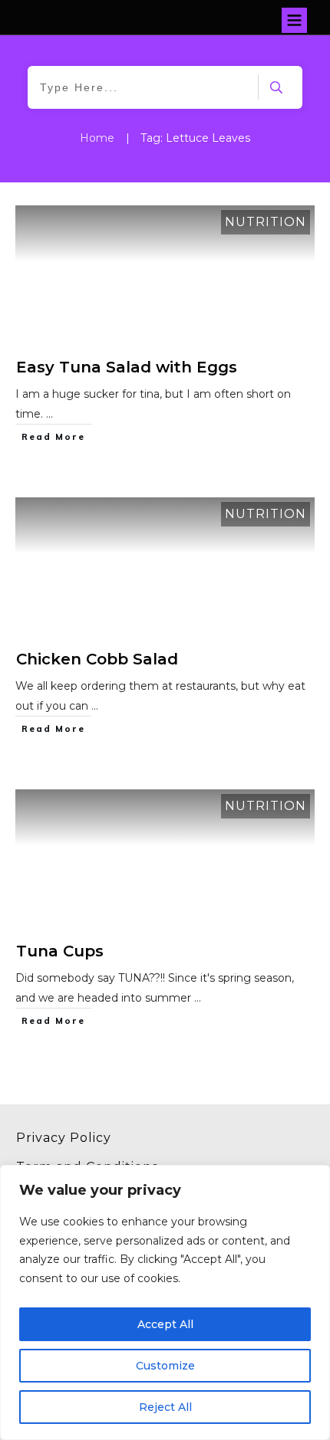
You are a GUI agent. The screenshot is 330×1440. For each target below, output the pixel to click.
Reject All (165, 1407)
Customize (165, 1366)
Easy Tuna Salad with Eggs (126, 367)
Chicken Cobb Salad (97, 659)
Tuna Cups (60, 951)
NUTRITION (265, 222)
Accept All (165, 1324)
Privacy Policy (63, 1137)
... (49, 414)
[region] (165, 1302)
